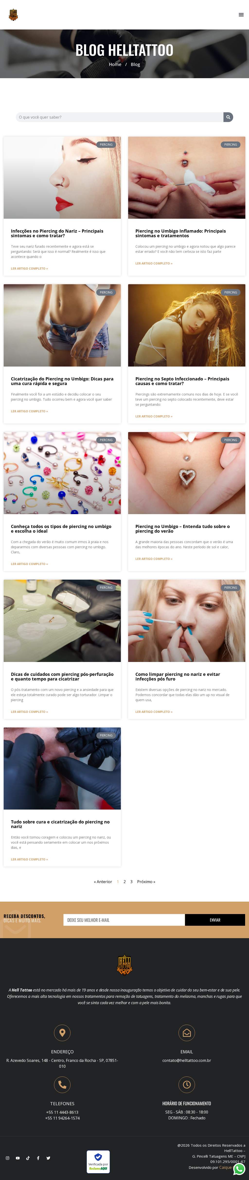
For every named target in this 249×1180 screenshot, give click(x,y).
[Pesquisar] (228, 117)
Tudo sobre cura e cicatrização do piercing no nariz (60, 824)
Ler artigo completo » (29, 268)
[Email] (186, 1033)
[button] (241, 15)
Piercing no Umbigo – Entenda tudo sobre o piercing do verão (182, 528)
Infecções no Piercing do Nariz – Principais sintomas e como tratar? (57, 233)
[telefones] (62, 1084)
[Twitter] (48, 1158)
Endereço (62, 1052)
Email (186, 1052)
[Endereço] (62, 1033)
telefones (62, 1103)
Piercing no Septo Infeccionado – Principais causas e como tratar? (182, 381)
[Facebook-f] (38, 1158)
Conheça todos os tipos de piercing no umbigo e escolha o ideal (61, 528)
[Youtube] (18, 1158)
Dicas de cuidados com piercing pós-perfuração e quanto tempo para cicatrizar (62, 676)
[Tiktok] (28, 1158)
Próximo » (146, 881)
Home (115, 64)
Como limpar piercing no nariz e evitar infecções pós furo (177, 676)
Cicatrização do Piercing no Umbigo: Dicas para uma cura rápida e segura (62, 381)
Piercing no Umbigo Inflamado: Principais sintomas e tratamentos (180, 233)
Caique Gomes (232, 1167)
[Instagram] (7, 1158)
